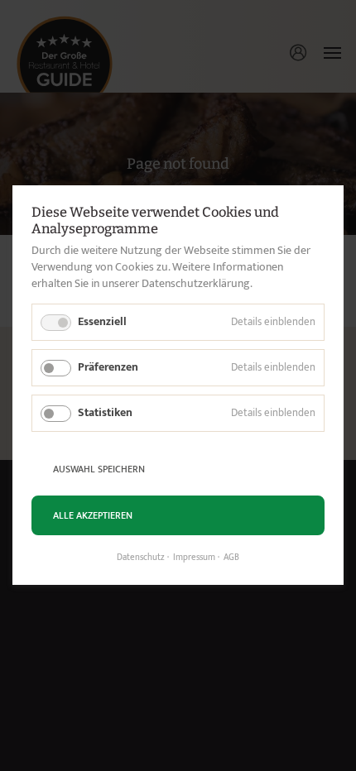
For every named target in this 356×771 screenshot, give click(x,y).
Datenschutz (141, 558)
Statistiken (105, 412)
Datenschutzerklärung (196, 283)
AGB (231, 558)
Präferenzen (108, 366)
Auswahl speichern (99, 469)
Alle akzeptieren (92, 515)
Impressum (194, 558)
